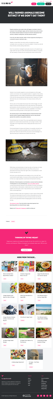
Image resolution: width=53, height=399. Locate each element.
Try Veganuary (41, 3)
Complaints (43, 383)
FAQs (42, 380)
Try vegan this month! (6, 378)
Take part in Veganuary (21, 208)
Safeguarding (44, 388)
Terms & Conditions (45, 378)
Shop (29, 383)
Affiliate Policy (44, 381)
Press (29, 381)
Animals (13, 221)
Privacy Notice (44, 386)
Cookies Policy (44, 385)
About (29, 378)
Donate (33, 3)
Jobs (29, 385)
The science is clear (14, 203)
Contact (29, 380)
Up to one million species (33, 183)
